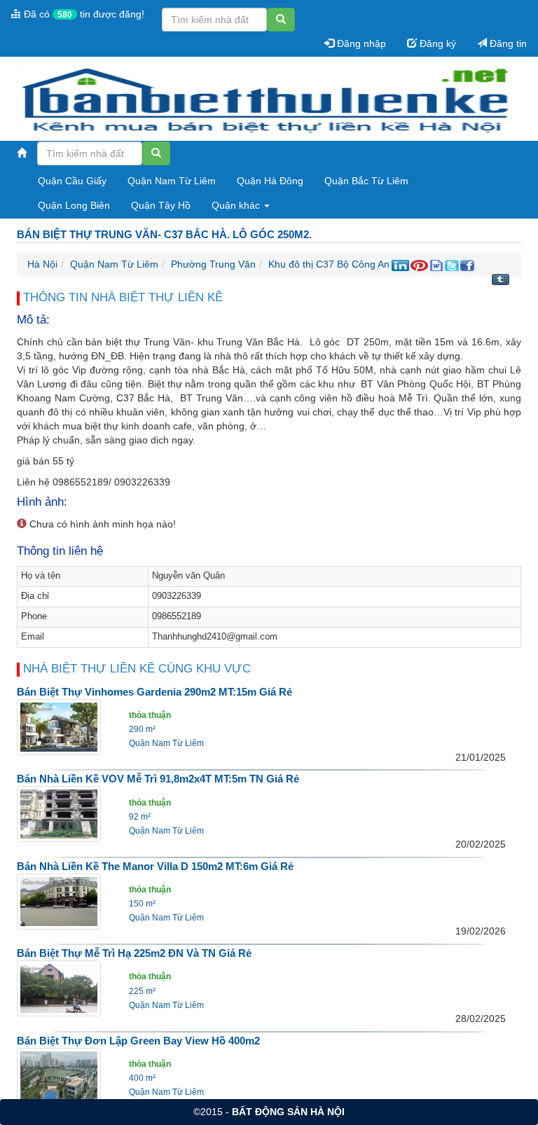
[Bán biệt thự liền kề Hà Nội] (264, 99)
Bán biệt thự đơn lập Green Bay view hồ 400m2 (138, 1041)
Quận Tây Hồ (161, 205)
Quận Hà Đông (270, 180)
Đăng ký (436, 43)
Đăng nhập (360, 43)
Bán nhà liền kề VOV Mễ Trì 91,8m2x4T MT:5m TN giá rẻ (158, 779)
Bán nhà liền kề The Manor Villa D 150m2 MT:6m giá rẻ (155, 866)
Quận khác (237, 205)
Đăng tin (507, 43)
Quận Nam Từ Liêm (171, 180)
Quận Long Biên (74, 205)
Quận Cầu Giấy (72, 180)
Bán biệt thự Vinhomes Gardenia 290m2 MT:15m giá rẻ (154, 692)
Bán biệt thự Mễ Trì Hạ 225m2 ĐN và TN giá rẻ (134, 953)
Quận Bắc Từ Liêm (366, 180)
